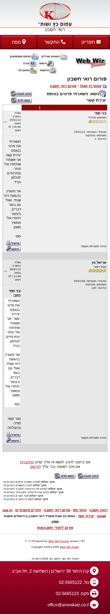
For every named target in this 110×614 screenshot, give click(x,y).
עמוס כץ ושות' (90, 86)
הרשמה (44, 70)
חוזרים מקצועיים (28, 510)
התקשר (52, 42)
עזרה (26, 63)
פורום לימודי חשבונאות (55, 528)
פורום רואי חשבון (63, 86)
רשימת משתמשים (21, 56)
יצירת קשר (86, 516)
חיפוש (43, 63)
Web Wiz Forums (58, 541)
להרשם (35, 467)
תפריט (88, 42)
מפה (17, 42)
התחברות (24, 70)
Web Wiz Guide (69, 546)
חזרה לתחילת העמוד (93, 246)
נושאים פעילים (50, 56)
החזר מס (80, 510)
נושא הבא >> (30, 107)
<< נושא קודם (49, 107)
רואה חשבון (98, 510)
